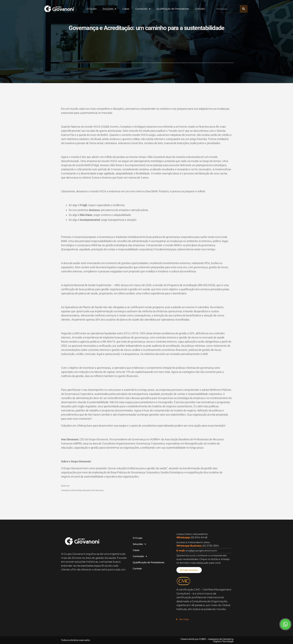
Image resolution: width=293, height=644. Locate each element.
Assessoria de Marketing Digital (220, 640)
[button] (203, 620)
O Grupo (91, 8)
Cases (125, 8)
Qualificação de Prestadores (172, 8)
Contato (200, 8)
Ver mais (184, 619)
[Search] (243, 9)
